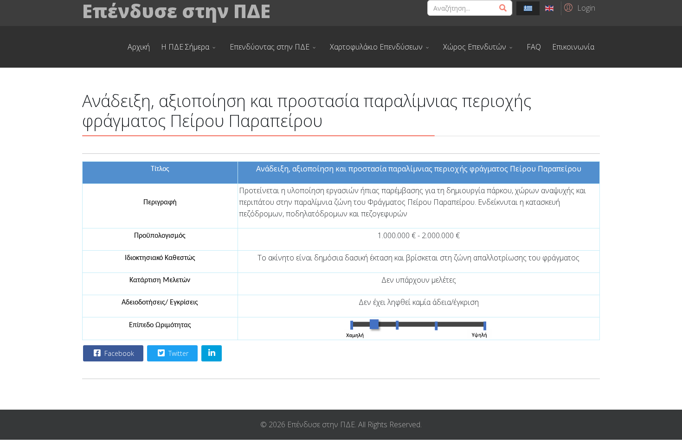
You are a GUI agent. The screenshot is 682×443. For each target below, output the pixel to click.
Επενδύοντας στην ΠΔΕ (269, 47)
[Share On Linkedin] (211, 353)
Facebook (118, 353)
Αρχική (139, 47)
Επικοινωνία (573, 47)
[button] (578, 7)
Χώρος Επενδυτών (474, 47)
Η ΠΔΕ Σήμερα (185, 47)
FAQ (534, 47)
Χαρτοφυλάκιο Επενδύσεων (376, 47)
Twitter (177, 353)
